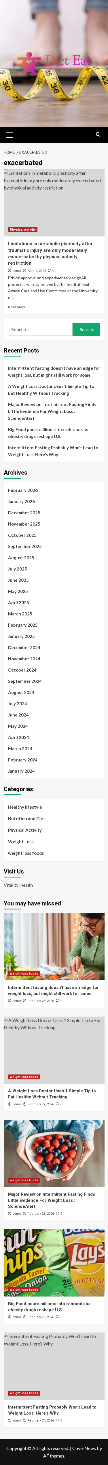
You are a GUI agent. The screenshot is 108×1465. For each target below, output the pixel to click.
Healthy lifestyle (25, 807)
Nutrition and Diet (26, 818)
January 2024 (21, 771)
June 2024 (18, 714)
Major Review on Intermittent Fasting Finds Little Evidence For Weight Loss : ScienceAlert (52, 411)
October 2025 (22, 535)
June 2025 (18, 580)
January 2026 (21, 501)
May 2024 (18, 726)
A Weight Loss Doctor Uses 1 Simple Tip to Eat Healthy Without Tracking (51, 390)
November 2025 (24, 523)
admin (17, 270)
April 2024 (18, 737)
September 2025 (25, 546)
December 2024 (24, 647)
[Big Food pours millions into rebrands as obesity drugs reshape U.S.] (54, 1262)
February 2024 (23, 759)
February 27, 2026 (41, 1104)
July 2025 (17, 568)
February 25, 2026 (41, 1317)
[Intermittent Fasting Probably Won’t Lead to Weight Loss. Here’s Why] (54, 1366)
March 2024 (20, 748)
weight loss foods (26, 853)
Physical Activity (23, 230)
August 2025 (21, 557)
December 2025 (24, 512)
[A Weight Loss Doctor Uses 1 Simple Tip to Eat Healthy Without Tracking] (54, 1050)
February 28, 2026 (41, 1001)
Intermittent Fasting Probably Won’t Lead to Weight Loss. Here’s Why (53, 451)
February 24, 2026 (41, 1420)
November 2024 (24, 658)
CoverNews (84, 1448)
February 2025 (23, 625)
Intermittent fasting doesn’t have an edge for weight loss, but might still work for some (54, 371)
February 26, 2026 (41, 1214)
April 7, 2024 (37, 271)
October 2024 (22, 669)
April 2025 (18, 602)
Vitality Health (18, 885)
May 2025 (18, 591)
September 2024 (25, 681)
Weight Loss (20, 841)
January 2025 (21, 636)
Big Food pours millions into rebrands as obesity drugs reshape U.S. (48, 433)
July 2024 (17, 703)
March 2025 (20, 613)
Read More (17, 307)
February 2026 (23, 490)
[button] (9, 134)
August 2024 (21, 692)
